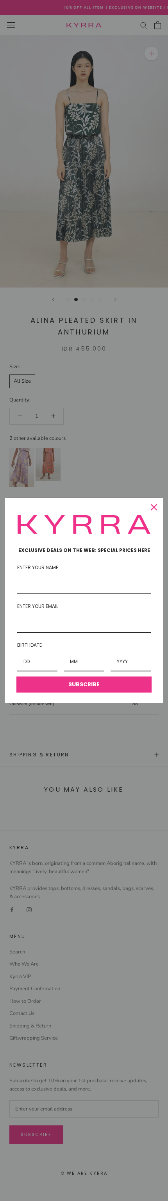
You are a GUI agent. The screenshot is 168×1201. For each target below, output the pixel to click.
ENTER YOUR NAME (37, 567)
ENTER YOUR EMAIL (37, 606)
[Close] (154, 507)
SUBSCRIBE (84, 684)
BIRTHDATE (29, 645)
